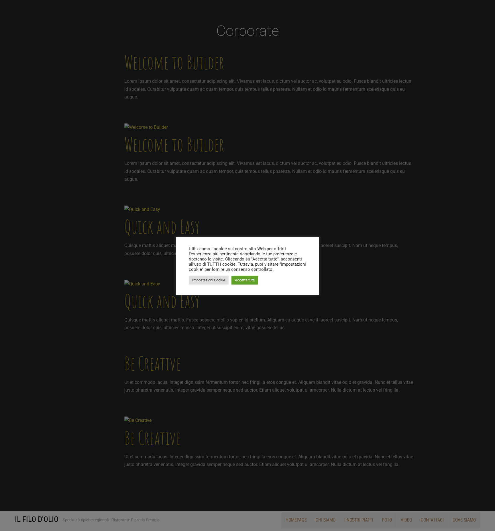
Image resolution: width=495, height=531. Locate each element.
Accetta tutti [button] (245, 280)
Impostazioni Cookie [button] (208, 280)
